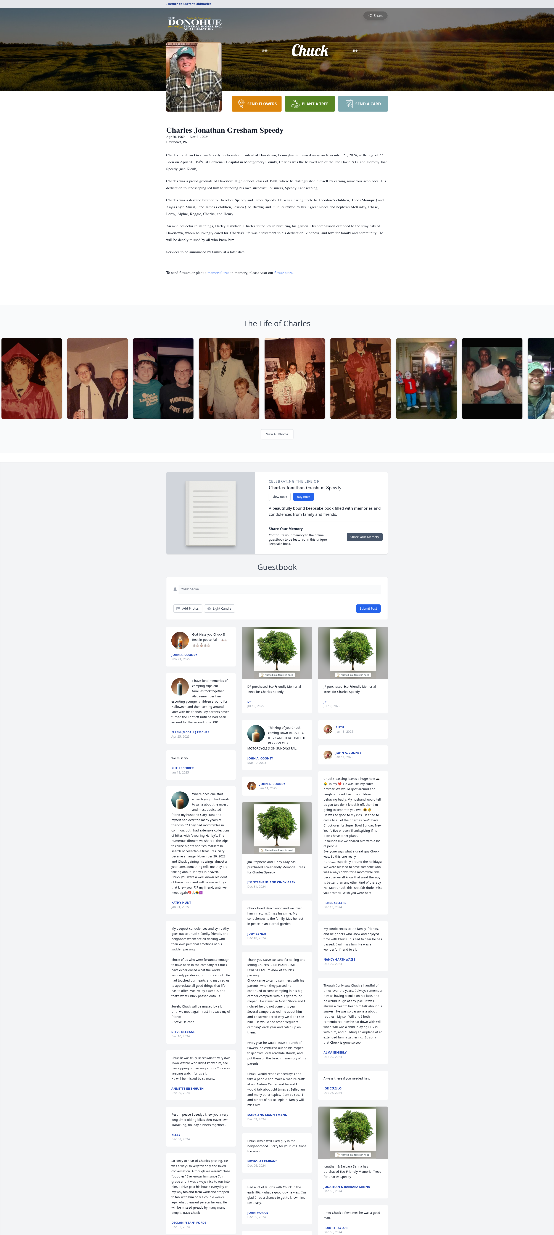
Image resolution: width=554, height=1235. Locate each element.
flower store (283, 272)
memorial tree (218, 272)
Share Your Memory (364, 537)
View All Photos (277, 434)
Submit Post (368, 608)
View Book (279, 497)
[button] (277, 653)
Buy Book (303, 497)
